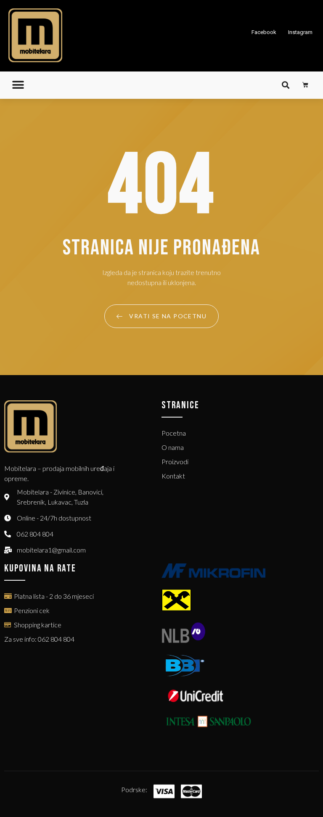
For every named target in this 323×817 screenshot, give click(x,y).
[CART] (305, 85)
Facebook (264, 32)
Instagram (300, 32)
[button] (17, 85)
